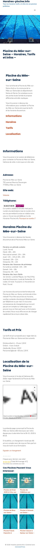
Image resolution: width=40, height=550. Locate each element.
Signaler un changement (12, 451)
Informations (14, 116)
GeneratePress (20, 547)
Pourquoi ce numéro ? (27, 218)
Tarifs (9, 128)
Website (6, 195)
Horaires (11, 122)
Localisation (13, 134)
